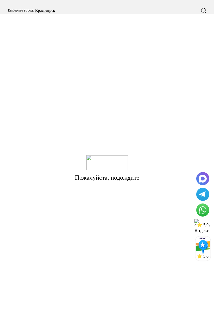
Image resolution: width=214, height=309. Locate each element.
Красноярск (45, 11)
